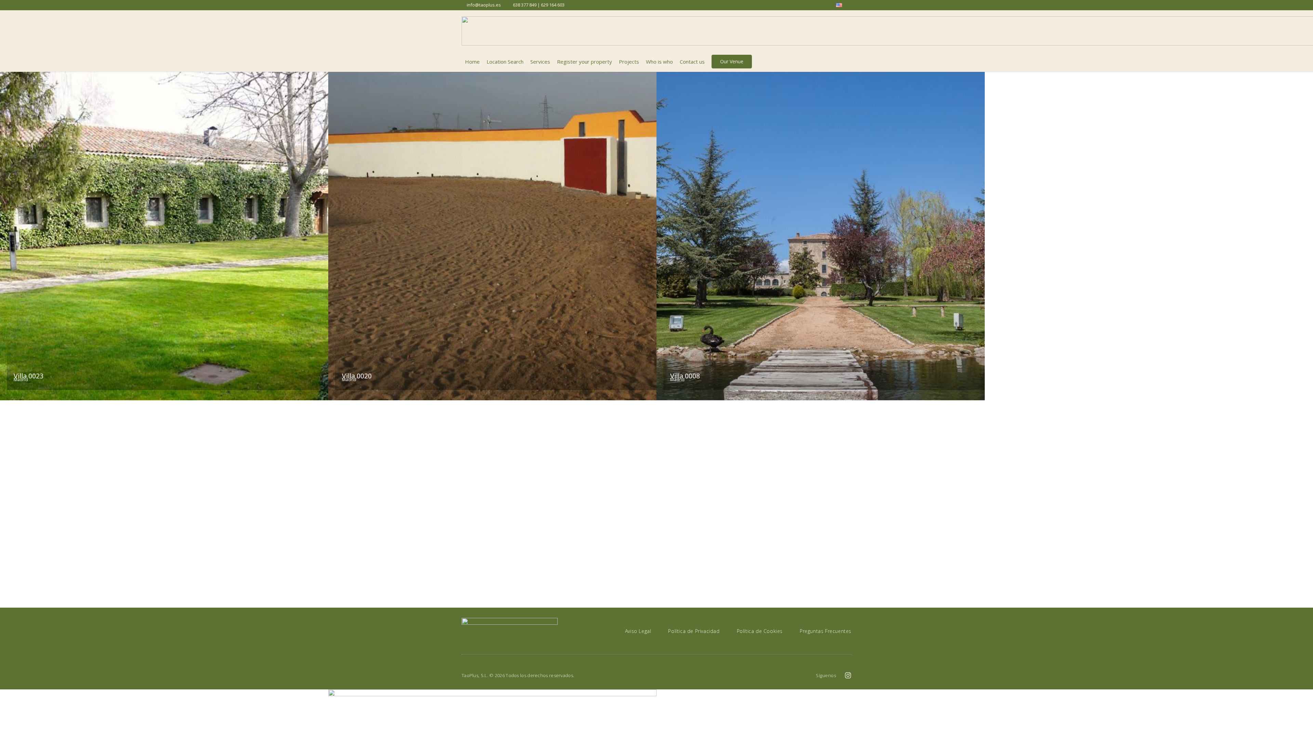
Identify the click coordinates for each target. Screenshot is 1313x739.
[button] (847, 61)
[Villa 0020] (492, 236)
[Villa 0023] (164, 236)
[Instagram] (848, 675)
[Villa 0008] (820, 236)
